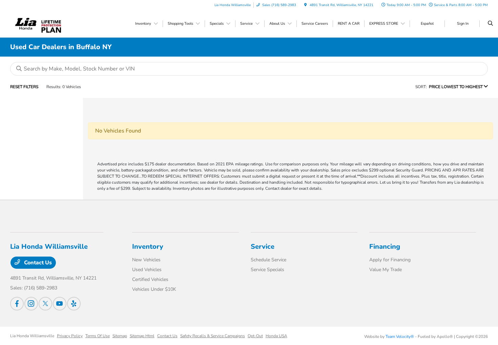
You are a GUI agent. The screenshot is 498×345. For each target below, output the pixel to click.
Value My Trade (385, 269)
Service (262, 246)
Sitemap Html (142, 336)
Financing (384, 246)
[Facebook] (17, 303)
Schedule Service (268, 260)
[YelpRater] (74, 303)
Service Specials (267, 269)
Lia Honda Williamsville (32, 336)
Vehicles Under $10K (154, 289)
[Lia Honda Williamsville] (26, 23)
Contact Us (37, 262)
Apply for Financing (390, 260)
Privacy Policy (70, 336)
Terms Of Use (97, 336)
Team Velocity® (400, 336)
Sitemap (119, 336)
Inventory (147, 246)
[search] (490, 24)
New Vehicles (146, 260)
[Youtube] (59, 303)
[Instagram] (31, 303)
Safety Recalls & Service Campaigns (212, 336)
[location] (305, 5)
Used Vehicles (147, 269)
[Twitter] (45, 303)
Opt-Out (255, 336)
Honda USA (276, 336)
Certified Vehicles (150, 279)
